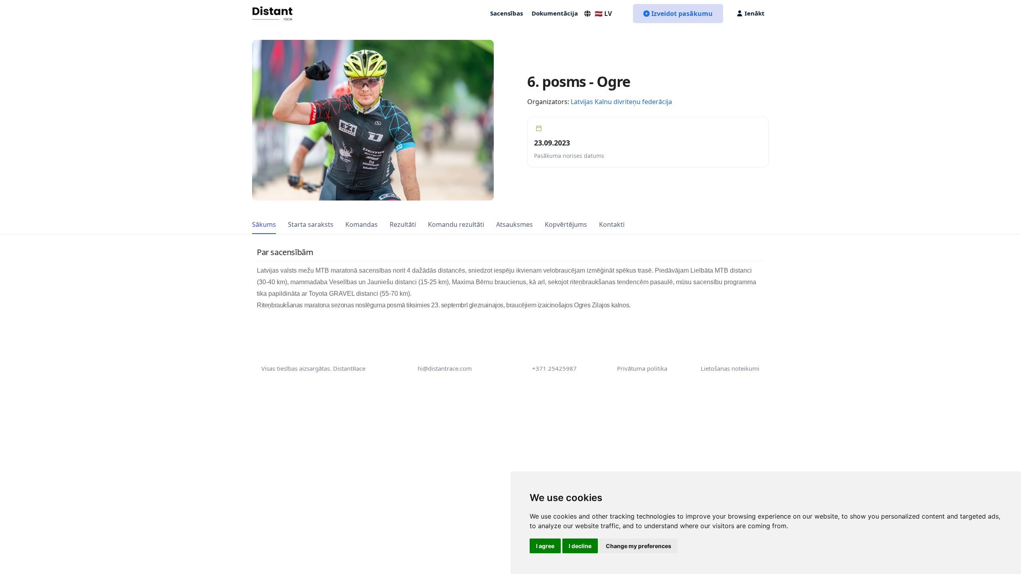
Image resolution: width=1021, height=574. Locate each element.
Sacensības (506, 13)
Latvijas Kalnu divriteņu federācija (621, 101)
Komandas (361, 224)
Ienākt (755, 13)
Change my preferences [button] (638, 546)
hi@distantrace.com (445, 368)
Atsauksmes (514, 224)
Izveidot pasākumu (682, 13)
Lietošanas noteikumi (730, 368)
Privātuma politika (642, 368)
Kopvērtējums (566, 224)
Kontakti (612, 224)
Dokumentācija (555, 13)
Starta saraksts (310, 224)
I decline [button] (580, 546)
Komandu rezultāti (456, 224)
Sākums (264, 224)
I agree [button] (545, 546)
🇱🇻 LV (603, 13)
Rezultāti (403, 224)
